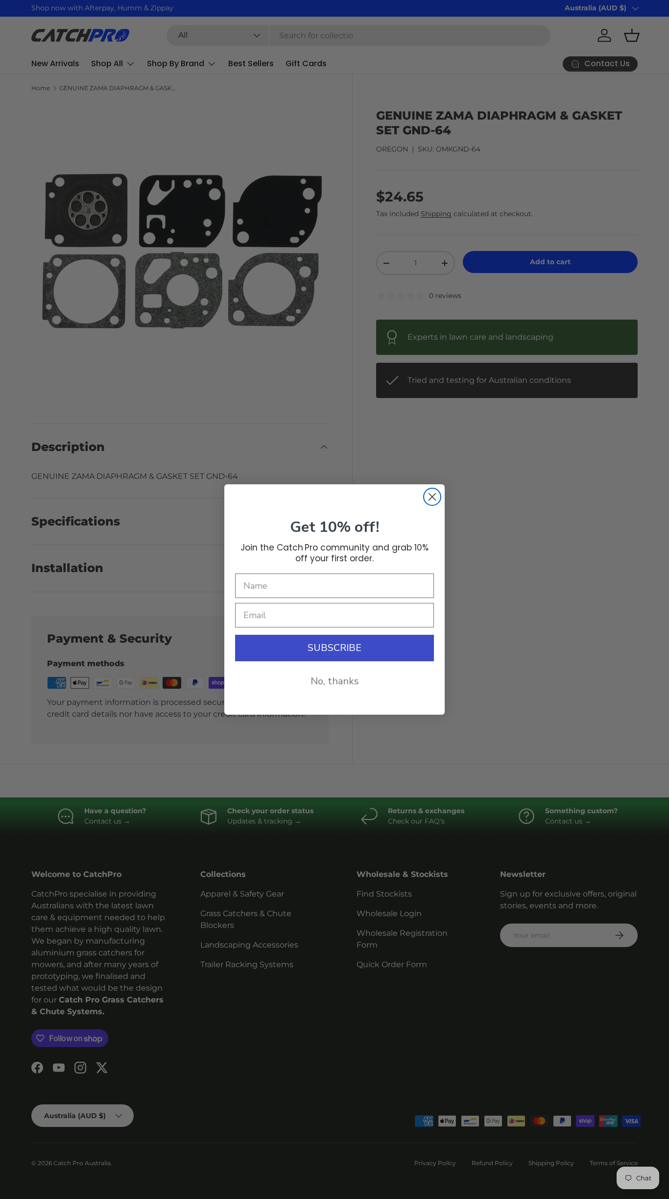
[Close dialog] (432, 496)
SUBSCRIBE (334, 647)
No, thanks (335, 681)
